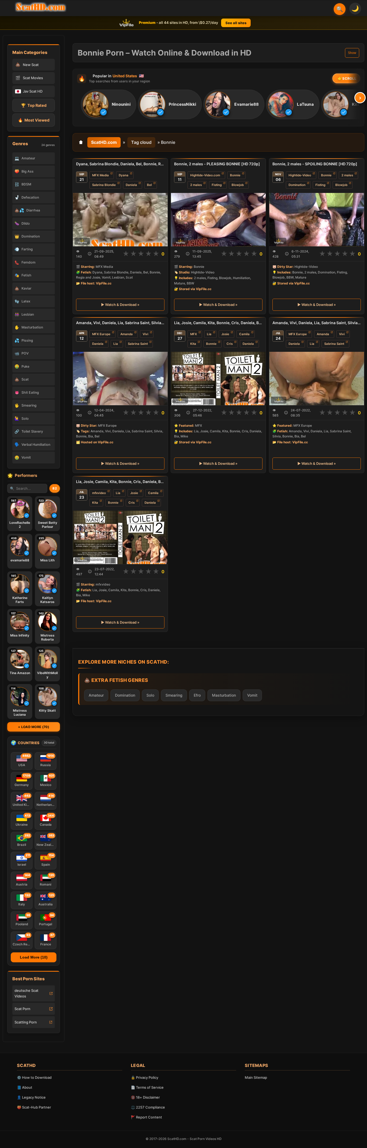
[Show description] (89, 254)
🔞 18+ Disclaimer (145, 1097)
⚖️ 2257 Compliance (148, 1107)
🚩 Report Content (146, 1117)
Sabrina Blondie (104, 185)
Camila (244, 334)
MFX (193, 334)
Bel (149, 185)
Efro (197, 695)
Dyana (123, 175)
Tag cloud (141, 142)
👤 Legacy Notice (31, 1097)
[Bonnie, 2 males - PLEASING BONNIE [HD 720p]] (218, 219)
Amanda (126, 334)
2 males (196, 185)
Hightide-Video (300, 175)
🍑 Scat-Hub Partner (34, 1107)
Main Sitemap (256, 1077)
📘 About (24, 1087)
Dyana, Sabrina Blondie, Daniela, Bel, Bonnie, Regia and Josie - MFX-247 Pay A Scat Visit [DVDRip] (120, 164)
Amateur (96, 695)
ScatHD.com (104, 142)
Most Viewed (33, 120)
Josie (225, 334)
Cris (229, 344)
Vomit (252, 695)
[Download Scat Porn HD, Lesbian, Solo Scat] (40, 7)
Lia (115, 344)
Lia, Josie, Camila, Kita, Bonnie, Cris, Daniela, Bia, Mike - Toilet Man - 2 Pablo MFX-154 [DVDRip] (120, 481)
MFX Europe (101, 334)
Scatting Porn (26, 1022)
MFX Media (100, 175)
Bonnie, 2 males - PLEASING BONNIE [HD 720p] (217, 164)
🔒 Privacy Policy (144, 1077)
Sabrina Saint (138, 344)
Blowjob (238, 185)
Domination (297, 185)
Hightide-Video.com (205, 175)
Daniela (131, 185)
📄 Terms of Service (147, 1087)
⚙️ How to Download (34, 1077)
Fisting (217, 185)
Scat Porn (22, 1009)
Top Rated (33, 105)
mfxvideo (99, 493)
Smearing (173, 695)
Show (352, 53)
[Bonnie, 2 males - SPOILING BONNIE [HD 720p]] (316, 219)
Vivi (145, 334)
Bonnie (235, 175)
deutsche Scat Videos (26, 993)
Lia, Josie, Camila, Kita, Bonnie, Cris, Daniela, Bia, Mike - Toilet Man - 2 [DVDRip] (218, 322)
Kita (193, 344)
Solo (150, 695)
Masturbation (224, 695)
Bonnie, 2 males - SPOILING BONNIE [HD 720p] (314, 164)
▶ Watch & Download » (120, 304)
